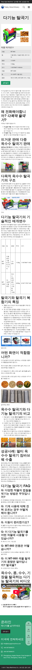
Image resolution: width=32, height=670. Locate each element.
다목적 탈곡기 (13, 117)
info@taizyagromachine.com (12, 644)
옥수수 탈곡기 (19, 417)
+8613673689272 (8, 648)
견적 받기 (6, 83)
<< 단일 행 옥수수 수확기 (8, 605)
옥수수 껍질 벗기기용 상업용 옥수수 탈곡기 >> (17, 607)
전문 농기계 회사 (6, 147)
